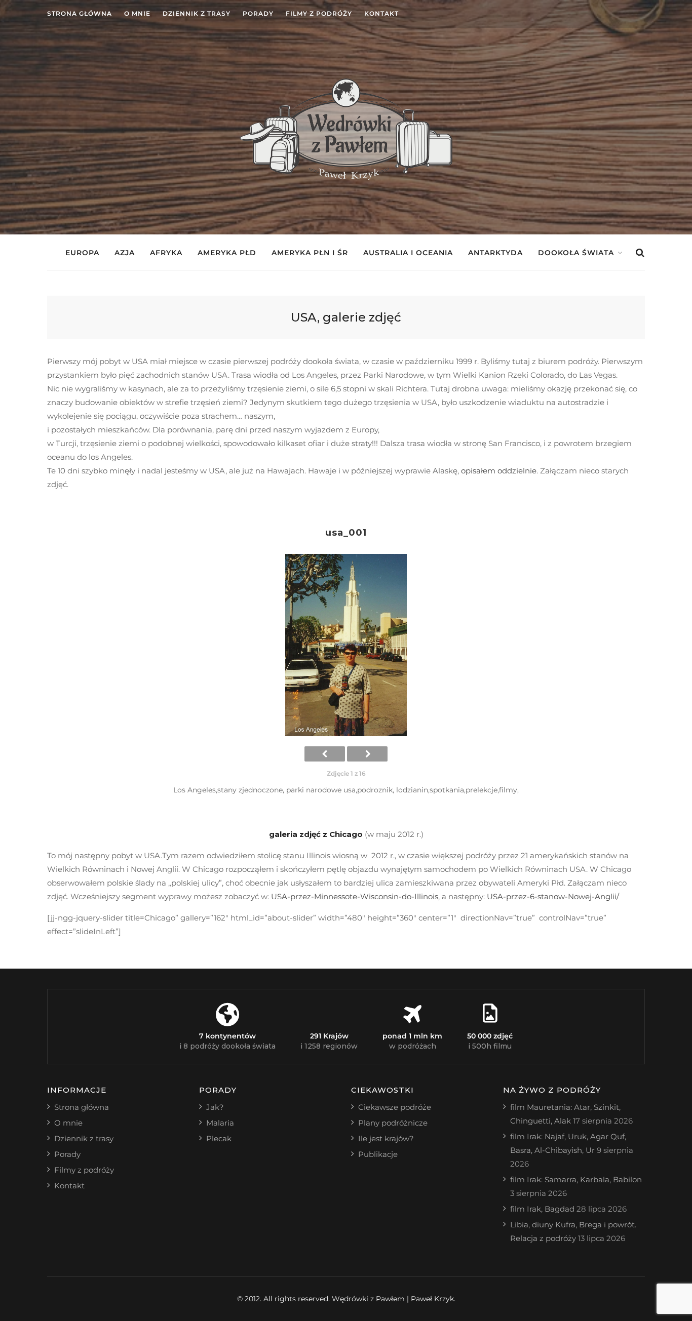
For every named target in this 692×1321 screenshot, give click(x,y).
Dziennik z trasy (196, 13)
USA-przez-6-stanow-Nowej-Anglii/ (553, 896)
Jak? (215, 1107)
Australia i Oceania (408, 252)
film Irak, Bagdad (542, 1209)
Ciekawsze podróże (394, 1107)
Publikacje (378, 1154)
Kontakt (381, 13)
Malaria (220, 1123)
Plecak (219, 1138)
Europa (82, 252)
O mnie (137, 13)
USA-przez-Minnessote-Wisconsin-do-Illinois (354, 896)
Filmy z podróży (319, 13)
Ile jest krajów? (386, 1138)
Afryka (166, 252)
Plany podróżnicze (393, 1123)
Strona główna (79, 13)
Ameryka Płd (227, 252)
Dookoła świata (576, 252)
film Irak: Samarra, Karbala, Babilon (576, 1179)
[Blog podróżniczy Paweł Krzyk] (346, 177)
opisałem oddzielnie (498, 470)
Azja (124, 252)
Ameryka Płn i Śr (310, 252)
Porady (258, 13)
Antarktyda (495, 252)
